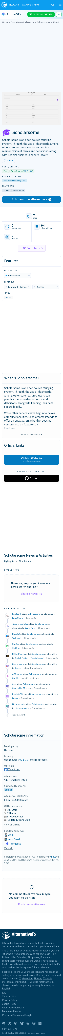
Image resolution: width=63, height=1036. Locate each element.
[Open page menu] (60, 4)
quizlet (9, 297)
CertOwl (15, 648)
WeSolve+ (16, 638)
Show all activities (19, 715)
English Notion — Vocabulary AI (29, 658)
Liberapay (46, 985)
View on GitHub (12, 824)
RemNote (15, 843)
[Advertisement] (31, 58)
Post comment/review (31, 904)
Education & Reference (16, 800)
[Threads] (28, 1023)
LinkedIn (22, 981)
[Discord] (3, 1023)
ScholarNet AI (18, 688)
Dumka (18, 668)
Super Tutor (30, 628)
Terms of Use (9, 996)
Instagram (7, 981)
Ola (25, 950)
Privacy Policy (9, 1000)
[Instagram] (34, 1023)
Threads (47, 978)
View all (8, 848)
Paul (53, 856)
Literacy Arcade (22, 708)
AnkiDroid (14, 839)
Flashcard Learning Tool (15, 180)
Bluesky (38, 978)
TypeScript (14, 769)
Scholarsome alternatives (29, 199)
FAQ (4, 992)
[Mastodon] (15, 1023)
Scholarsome (34, 614)
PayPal (6, 988)
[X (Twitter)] (9, 1023)
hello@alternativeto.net (15, 975)
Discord (40, 975)
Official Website (31, 460)
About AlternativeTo (13, 1007)
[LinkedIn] (40, 1023)
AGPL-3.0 (28, 171)
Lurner (15, 698)
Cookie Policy (9, 1003)
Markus (36, 950)
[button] (8, 160)
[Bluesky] (22, 1023)
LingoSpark (17, 618)
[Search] (52, 5)
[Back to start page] (4, 5)
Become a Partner (12, 1011)
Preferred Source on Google (17, 1015)
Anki (10, 834)
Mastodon (27, 978)
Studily (15, 678)
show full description (31, 434)
